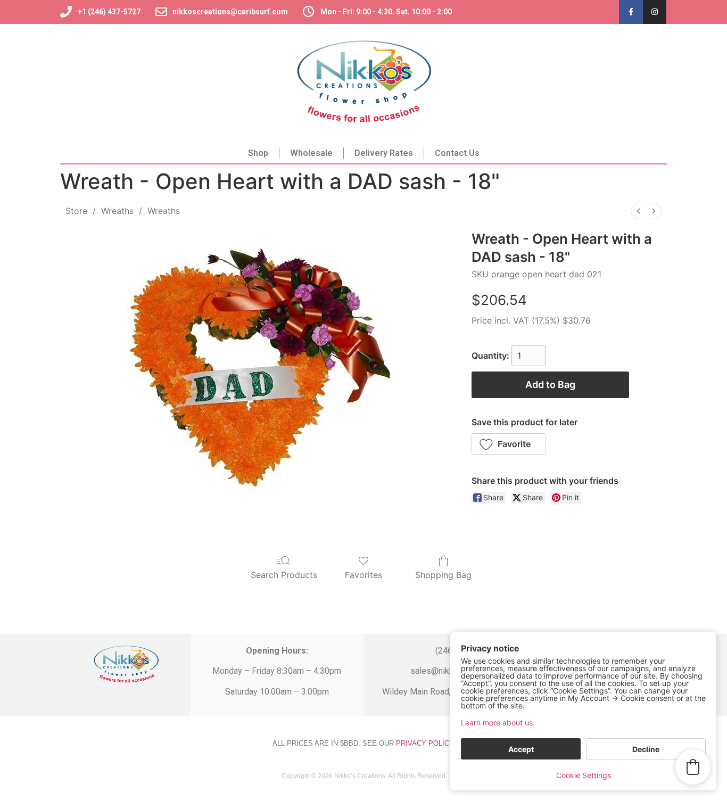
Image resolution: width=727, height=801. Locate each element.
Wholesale (311, 153)
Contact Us (457, 153)
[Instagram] (655, 12)
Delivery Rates (383, 153)
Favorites (363, 574)
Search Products (284, 574)
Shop (258, 153)
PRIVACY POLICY (424, 743)
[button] (509, 444)
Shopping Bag (443, 574)
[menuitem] (638, 211)
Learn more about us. (498, 722)
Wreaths (117, 210)
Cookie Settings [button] (583, 775)
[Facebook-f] (631, 12)
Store (76, 210)
